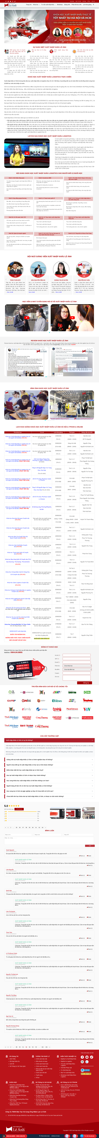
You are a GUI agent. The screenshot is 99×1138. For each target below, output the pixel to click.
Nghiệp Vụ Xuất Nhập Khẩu (68, 1059)
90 (19, 1047)
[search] (93, 4)
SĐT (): (57, 658)
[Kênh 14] (42, 700)
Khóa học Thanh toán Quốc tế (15, 552)
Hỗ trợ (88, 1)
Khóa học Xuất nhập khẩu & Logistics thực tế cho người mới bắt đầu (18, 437)
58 (26, 827)
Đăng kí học (56, 1136)
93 (29, 1047)
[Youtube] (86, 1057)
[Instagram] (82, 1061)
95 (36, 1047)
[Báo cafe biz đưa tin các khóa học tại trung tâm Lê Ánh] (27, 700)
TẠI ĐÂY (73, 344)
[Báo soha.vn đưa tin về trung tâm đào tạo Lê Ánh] (57, 700)
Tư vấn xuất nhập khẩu (47, 4)
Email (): (57, 662)
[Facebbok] (82, 1057)
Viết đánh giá (19, 809)
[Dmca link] (85, 1074)
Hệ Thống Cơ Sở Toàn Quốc (18, 1066)
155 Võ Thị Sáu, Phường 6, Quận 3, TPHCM (42, 479)
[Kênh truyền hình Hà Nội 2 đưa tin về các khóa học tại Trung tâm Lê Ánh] (11, 709)
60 (32, 827)
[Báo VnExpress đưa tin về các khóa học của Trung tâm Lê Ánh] (27, 692)
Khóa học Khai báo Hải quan (14, 518)
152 (42, 1047)
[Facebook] (5, 1)
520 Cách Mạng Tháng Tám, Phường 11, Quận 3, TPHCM (41, 459)
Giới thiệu (72, 1)
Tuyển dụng (39, 1075)
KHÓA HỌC (13, 1082)
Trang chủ (28, 4)
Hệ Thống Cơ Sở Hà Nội (44, 1082)
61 (36, 827)
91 (23, 1047)
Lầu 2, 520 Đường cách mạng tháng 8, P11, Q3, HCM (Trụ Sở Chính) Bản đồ (69, 1086)
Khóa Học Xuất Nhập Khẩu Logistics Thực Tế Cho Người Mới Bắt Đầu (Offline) (19, 1086)
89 (16, 1047)
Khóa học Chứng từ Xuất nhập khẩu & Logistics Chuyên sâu (18, 590)
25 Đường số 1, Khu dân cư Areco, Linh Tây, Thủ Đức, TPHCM (68, 1095)
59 (29, 827)
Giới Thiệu (13, 1059)
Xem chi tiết (10, 292)
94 (32, 1047)
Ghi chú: (57, 676)
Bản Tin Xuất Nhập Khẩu (68, 1072)
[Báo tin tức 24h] (87, 692)
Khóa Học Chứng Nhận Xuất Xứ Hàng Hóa (17, 572)
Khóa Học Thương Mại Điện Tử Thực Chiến (17, 624)
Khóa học (36, 4)
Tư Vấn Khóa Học (66, 1070)
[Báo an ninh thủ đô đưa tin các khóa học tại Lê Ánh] (57, 709)
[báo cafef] (11, 700)
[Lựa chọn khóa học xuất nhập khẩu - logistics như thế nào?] (42, 717)
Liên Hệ (12, 1063)
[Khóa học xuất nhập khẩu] (10, 7)
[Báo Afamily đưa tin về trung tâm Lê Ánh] (27, 709)
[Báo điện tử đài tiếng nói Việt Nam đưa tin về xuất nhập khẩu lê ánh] (87, 709)
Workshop (60, 4)
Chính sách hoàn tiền (42, 1066)
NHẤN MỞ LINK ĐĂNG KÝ (42, 638)
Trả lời (89, 855)
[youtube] (10, 1)
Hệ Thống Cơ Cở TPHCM (68, 1082)
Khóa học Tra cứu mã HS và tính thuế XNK (18, 617)
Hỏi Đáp (84, 1)
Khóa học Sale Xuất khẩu (16, 545)
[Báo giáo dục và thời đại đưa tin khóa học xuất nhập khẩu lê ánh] (57, 717)
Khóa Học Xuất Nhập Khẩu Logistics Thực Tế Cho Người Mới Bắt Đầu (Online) (19, 1091)
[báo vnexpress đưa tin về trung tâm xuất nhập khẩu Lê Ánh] (72, 717)
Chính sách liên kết (41, 1072)
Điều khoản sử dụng (41, 1061)
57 (23, 827)
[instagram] (12, 1)
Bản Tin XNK (78, 1)
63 (42, 827)
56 (19, 827)
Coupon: (57, 673)
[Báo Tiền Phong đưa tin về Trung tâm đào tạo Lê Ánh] (87, 700)
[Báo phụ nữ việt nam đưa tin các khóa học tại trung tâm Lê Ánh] (72, 709)
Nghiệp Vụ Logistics (66, 1061)
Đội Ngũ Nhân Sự (15, 1061)
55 (16, 827)
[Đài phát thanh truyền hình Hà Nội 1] (42, 692)
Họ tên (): (57, 655)
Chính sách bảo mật (41, 1059)
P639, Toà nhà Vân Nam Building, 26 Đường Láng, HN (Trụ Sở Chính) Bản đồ (44, 1086)
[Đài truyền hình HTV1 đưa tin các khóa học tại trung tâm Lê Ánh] (57, 692)
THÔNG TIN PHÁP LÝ (43, 1056)
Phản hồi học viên (77, 4)
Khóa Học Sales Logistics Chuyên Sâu (18, 582)
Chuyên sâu (26, 518)
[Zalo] (86, 1061)
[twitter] (8, 1)
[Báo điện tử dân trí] (72, 692)
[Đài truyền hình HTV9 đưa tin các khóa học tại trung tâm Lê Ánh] (72, 700)
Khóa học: (57, 665)
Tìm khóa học (45, 1136)
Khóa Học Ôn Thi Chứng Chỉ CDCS (16, 607)
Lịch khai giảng (87, 4)
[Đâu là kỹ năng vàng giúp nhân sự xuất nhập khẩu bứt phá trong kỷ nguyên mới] (42, 726)
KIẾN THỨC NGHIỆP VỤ (68, 1056)
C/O (11, 574)
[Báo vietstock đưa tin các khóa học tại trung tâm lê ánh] (42, 709)
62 (39, 827)
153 (46, 1047)
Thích (81, 855)
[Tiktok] (91, 1057)
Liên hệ (93, 1)
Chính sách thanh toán (42, 1063)
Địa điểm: (57, 669)
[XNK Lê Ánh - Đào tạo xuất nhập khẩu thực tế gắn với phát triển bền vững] (11, 692)
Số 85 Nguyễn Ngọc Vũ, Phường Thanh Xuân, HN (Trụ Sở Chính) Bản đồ (44, 1091)
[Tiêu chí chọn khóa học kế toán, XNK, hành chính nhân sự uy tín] (27, 717)
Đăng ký (86, 683)
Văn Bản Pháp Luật (66, 1067)
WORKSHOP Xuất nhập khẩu (18, 631)
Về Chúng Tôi (13, 1056)
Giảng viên (67, 4)
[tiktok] (14, 1)
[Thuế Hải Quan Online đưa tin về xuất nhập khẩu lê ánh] (11, 717)
